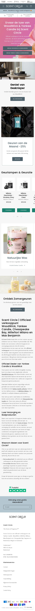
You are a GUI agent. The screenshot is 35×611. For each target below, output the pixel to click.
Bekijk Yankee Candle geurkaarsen (18, 53)
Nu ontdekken (17, 309)
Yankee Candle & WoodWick (12, 607)
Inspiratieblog (7, 578)
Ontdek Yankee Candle (16, 265)
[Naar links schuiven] (14, 217)
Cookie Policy (7, 590)
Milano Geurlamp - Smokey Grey (8, 195)
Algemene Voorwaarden (10, 582)
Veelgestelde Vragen (9, 571)
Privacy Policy (7, 586)
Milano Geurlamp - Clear (23, 195)
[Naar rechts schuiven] (21, 217)
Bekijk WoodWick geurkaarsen (17, 48)
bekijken (17, 159)
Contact (5, 567)
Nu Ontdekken (17, 99)
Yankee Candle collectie (19, 389)
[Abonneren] (30, 507)
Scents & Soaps (22, 423)
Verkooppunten (7, 575)
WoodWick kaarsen (8, 374)
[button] (3, 6)
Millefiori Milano (24, 391)
